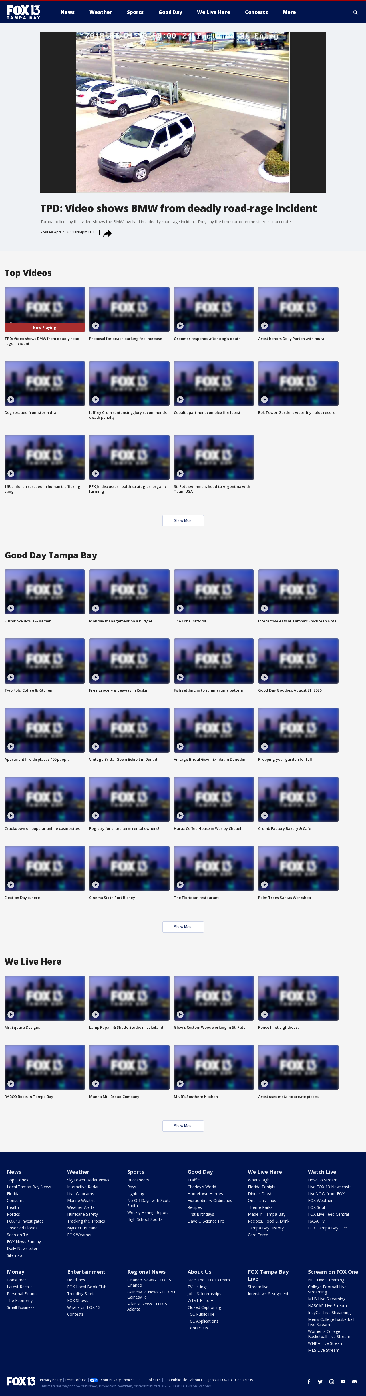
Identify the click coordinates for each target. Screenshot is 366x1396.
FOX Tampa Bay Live (327, 1228)
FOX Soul (316, 1207)
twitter (320, 1381)
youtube (343, 1381)
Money (15, 1271)
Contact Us (198, 1328)
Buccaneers (138, 1180)
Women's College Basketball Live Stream (329, 1334)
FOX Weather (79, 1234)
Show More (183, 520)
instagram (331, 1381)
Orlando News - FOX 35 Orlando (149, 1282)
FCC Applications (203, 1321)
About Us (199, 1271)
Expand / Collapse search (355, 12)
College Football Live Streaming (327, 1289)
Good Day (200, 1171)
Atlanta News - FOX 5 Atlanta (147, 1306)
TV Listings (198, 1286)
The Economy (20, 1300)
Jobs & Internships (204, 1293)
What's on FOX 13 (83, 1307)
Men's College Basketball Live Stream (331, 1322)
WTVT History (200, 1300)
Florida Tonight (262, 1186)
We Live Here (265, 1171)
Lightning (135, 1193)
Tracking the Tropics (86, 1221)
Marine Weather (82, 1200)
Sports (135, 1171)
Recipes (195, 1207)
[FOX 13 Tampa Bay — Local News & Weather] (26, 12)
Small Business (21, 1307)
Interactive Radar (83, 1186)
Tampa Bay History (266, 1228)
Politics (13, 1214)
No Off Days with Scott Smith (148, 1203)
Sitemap (14, 1255)
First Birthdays (201, 1214)
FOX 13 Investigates (25, 1221)
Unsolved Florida (22, 1228)
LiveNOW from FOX (326, 1193)
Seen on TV (17, 1234)
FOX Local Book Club (86, 1286)
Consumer (16, 1200)
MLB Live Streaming (326, 1298)
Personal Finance (23, 1293)
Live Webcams (80, 1193)
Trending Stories (82, 1293)
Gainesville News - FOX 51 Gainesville (151, 1294)
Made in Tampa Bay (266, 1214)
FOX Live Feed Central (328, 1214)
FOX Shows (77, 1300)
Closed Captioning (204, 1307)
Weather (78, 1171)
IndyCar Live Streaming (329, 1312)
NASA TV (316, 1221)
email (354, 1381)
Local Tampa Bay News (29, 1186)
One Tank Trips (262, 1200)
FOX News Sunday (24, 1241)
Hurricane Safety (82, 1214)
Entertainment (86, 1271)
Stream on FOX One (333, 1271)
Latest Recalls (20, 1286)
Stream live (258, 1286)
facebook (308, 1381)
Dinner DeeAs (261, 1193)
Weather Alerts (81, 1207)
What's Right (259, 1180)
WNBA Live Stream (325, 1343)
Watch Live (322, 1171)
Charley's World (202, 1186)
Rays (131, 1186)
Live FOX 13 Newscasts (329, 1186)
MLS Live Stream (323, 1350)
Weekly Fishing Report (147, 1212)
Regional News (146, 1271)
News (14, 1171)
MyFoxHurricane (82, 1228)
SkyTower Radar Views (88, 1180)
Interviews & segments (269, 1293)
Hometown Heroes (205, 1193)
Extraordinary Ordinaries (210, 1200)
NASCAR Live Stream (327, 1305)
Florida (13, 1193)
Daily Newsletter (22, 1248)
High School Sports (144, 1219)
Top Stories (17, 1180)
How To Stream (322, 1180)
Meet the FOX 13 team (209, 1280)
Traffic (194, 1180)
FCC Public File (201, 1314)
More (289, 12)
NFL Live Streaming (326, 1280)
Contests (75, 1314)
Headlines (76, 1280)
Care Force (258, 1234)
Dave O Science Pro (206, 1221)
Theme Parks (260, 1207)
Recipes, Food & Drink (268, 1221)
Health (13, 1207)
